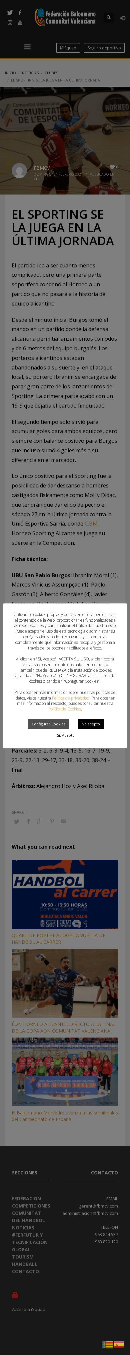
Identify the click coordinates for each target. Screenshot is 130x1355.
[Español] (119, 1344)
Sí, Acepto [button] (66, 735)
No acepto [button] (91, 723)
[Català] (108, 1344)
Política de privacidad (70, 698)
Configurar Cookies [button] (48, 723)
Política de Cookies (64, 709)
